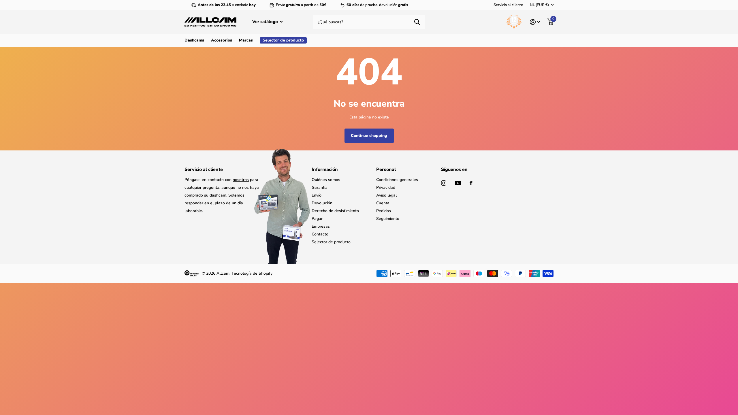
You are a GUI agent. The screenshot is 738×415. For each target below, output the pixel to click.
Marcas (246, 40)
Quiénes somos (326, 179)
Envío (316, 195)
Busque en (417, 22)
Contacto (320, 234)
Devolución (322, 203)
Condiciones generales (397, 179)
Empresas (321, 226)
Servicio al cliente (508, 4)
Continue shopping (369, 135)
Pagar (317, 218)
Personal (386, 169)
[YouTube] (458, 183)
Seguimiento (387, 218)
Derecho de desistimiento (335, 211)
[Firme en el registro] (535, 22)
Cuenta (382, 203)
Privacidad (385, 187)
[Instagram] (443, 183)
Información (325, 169)
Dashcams (194, 40)
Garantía (319, 187)
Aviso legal (386, 195)
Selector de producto (331, 242)
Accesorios (221, 40)
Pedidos (383, 211)
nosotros (241, 179)
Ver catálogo (265, 21)
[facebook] (471, 183)
